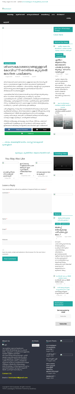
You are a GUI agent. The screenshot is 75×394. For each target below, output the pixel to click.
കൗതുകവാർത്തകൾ (33, 14)
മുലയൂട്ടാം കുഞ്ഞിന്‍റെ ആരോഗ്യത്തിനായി (33, 153)
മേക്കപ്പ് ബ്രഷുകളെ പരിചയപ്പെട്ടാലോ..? (61, 231)
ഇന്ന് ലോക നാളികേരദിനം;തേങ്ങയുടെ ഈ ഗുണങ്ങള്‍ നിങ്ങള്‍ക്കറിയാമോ (27, 169)
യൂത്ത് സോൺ (20, 14)
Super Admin (68, 236)
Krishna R (17, 76)
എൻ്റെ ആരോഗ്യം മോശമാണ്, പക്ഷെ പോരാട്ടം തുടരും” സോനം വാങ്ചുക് (62, 65)
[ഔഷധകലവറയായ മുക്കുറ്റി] (44, 163)
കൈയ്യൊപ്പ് (45, 14)
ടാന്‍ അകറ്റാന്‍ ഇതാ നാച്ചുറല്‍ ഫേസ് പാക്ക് (61, 292)
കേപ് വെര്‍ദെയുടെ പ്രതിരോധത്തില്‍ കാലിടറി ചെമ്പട (63, 111)
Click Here (58, 34)
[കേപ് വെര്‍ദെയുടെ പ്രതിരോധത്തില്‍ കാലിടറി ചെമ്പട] (63, 103)
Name (4, 219)
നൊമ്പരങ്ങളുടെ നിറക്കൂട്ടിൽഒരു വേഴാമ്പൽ (35, 2)
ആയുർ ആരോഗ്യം (10, 63)
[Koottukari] (4, 14)
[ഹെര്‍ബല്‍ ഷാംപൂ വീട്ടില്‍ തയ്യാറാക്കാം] (63, 276)
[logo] (4, 345)
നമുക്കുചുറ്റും (59, 54)
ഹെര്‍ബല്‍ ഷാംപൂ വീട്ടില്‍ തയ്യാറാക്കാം (62, 281)
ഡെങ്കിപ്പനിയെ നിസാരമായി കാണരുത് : (9, 174)
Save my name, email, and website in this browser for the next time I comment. (24, 253)
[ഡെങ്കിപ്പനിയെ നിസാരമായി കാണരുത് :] (10, 163)
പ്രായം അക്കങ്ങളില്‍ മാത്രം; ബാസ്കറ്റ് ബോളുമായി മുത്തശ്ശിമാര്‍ (22, 143)
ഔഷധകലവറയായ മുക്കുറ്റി (43, 173)
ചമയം (57, 224)
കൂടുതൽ (6, 22)
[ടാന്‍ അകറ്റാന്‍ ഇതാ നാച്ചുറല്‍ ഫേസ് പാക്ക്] (63, 287)
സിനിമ (68, 18)
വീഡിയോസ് (60, 14)
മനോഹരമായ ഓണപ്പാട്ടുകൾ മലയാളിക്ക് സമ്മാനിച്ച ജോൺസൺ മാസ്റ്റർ (52, 367)
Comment (6, 193)
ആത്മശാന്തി (50, 376)
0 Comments (25, 76)
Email (4, 229)
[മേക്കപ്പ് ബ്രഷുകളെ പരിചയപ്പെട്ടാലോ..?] (63, 218)
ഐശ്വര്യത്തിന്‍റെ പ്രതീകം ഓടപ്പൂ (68, 120)
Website (5, 239)
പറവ (53, 14)
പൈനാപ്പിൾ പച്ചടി (51, 359)
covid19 (34, 76)
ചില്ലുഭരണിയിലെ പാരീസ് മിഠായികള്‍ (58, 118)
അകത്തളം (10, 14)
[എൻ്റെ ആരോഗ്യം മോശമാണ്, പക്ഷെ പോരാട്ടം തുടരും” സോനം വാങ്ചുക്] (63, 46)
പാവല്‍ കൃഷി (50, 354)
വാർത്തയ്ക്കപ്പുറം (60, 56)
